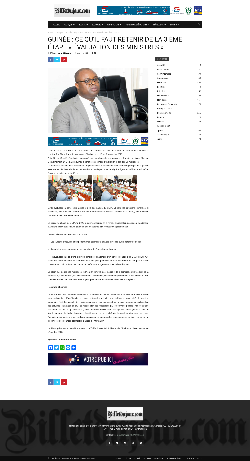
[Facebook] (109, 443)
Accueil (56, 24)
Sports (173, 24)
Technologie (163, 134)
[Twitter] (117, 443)
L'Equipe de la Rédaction (60, 53)
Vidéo (159, 139)
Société (82, 24)
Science (160, 121)
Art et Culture (163, 69)
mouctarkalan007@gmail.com (131, 434)
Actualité (161, 65)
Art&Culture (113, 24)
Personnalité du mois (136, 24)
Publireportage (164, 112)
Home (50, 32)
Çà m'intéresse (164, 73)
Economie (96, 24)
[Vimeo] (125, 443)
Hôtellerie (158, 24)
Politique (68, 24)
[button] (198, 24)
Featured (161, 86)
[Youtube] (141, 443)
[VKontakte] (133, 443)
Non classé (162, 99)
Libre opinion (163, 95)
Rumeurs (161, 117)
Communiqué (163, 78)
